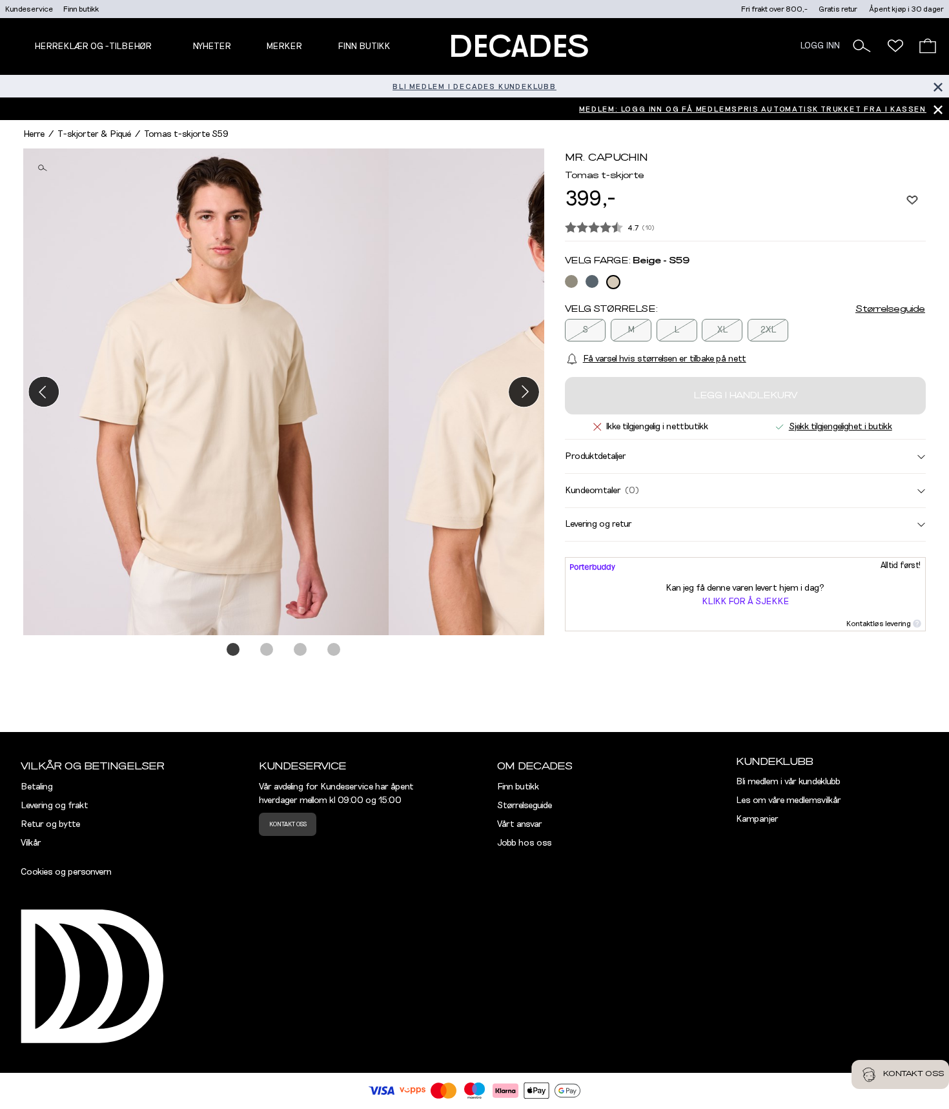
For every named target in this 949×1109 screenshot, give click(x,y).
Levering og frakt (54, 805)
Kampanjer (757, 819)
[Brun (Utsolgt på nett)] (571, 281)
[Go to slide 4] (334, 650)
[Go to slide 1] (233, 650)
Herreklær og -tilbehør (93, 46)
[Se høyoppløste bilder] (206, 392)
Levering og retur (598, 524)
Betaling (37, 786)
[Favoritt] (912, 199)
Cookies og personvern (66, 872)
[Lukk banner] (937, 86)
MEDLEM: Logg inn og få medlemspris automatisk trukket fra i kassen (752, 109)
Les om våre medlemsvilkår (788, 800)
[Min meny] (895, 45)
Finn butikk (81, 9)
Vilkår (31, 843)
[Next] (524, 391)
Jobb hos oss (524, 843)
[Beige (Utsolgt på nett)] (613, 282)
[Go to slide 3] (301, 650)
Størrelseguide (890, 309)
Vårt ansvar (519, 824)
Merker (284, 46)
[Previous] (43, 391)
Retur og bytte (50, 824)
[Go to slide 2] (267, 650)
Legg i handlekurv (745, 395)
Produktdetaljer (595, 456)
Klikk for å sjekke (745, 601)
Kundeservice (29, 9)
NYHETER (211, 46)
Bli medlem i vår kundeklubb (788, 781)
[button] (861, 46)
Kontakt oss (288, 824)
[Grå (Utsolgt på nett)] (592, 281)
